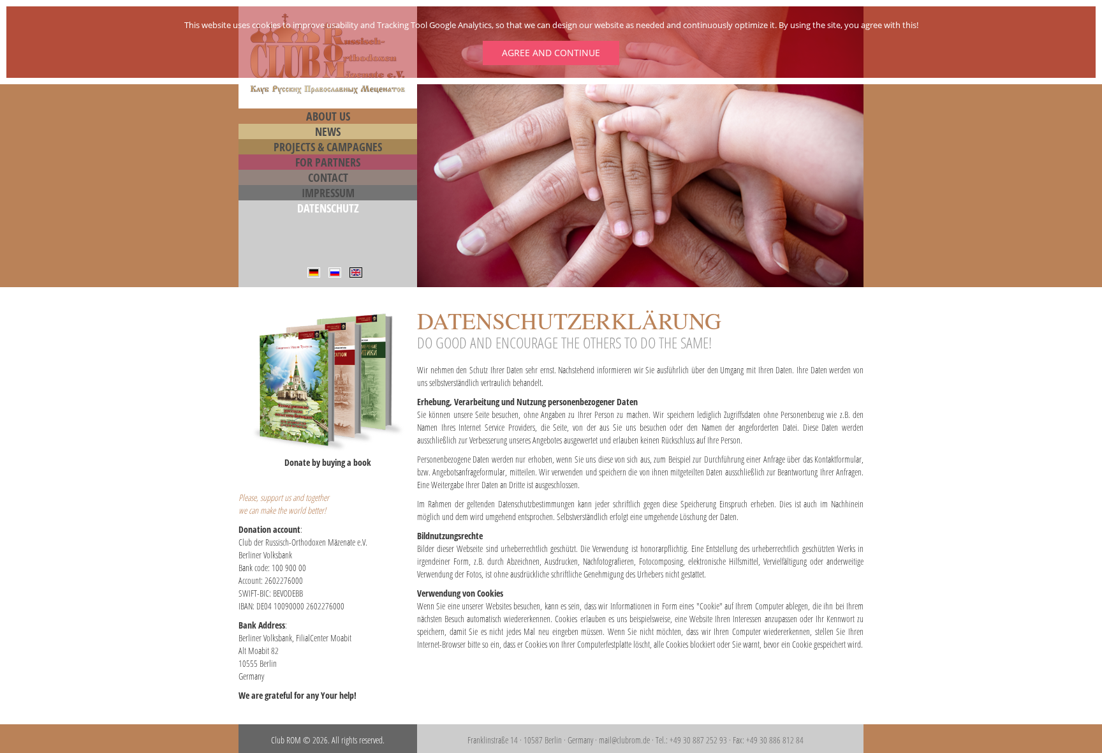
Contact (328, 177)
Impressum (328, 192)
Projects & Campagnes (328, 146)
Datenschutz (328, 208)
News (328, 131)
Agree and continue (551, 53)
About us (328, 116)
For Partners (327, 162)
